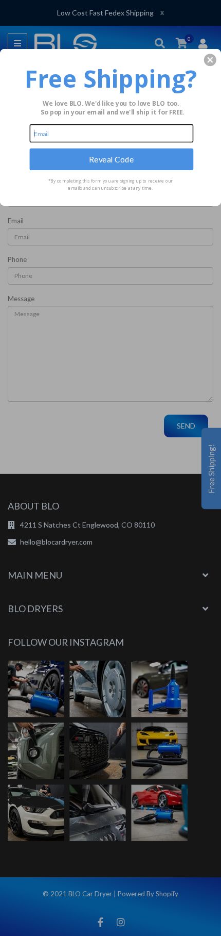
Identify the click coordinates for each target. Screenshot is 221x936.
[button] (210, 60)
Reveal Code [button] (111, 158)
